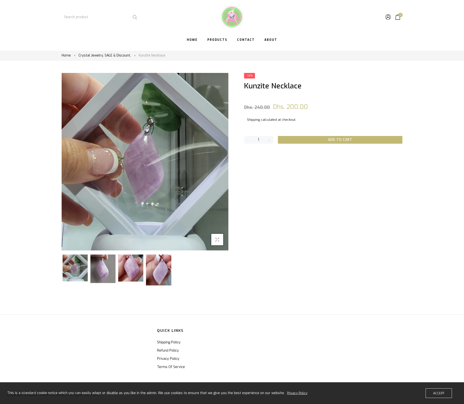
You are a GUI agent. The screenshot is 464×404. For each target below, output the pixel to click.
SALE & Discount (118, 55)
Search (134, 17)
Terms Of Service (171, 367)
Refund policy (168, 350)
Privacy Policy (168, 358)
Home (66, 55)
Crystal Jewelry (91, 55)
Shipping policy (169, 342)
